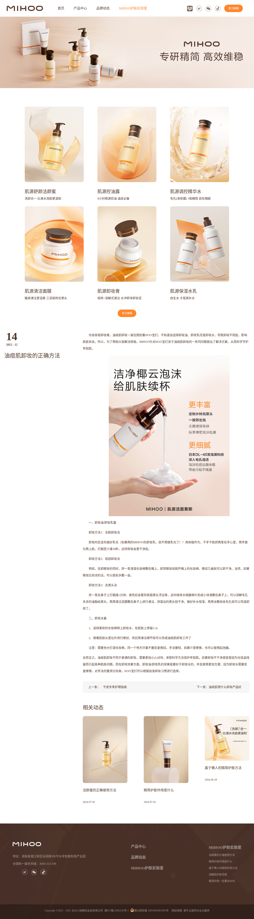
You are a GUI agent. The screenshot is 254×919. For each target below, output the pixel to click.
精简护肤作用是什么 (159, 790)
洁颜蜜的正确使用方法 (99, 790)
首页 (61, 8)
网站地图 (176, 910)
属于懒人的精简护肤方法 (223, 768)
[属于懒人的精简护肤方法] (227, 717)
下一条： (219, 687)
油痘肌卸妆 (181, 341)
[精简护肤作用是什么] (166, 717)
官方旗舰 (233, 8)
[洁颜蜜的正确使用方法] (105, 717)
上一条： (107, 687)
